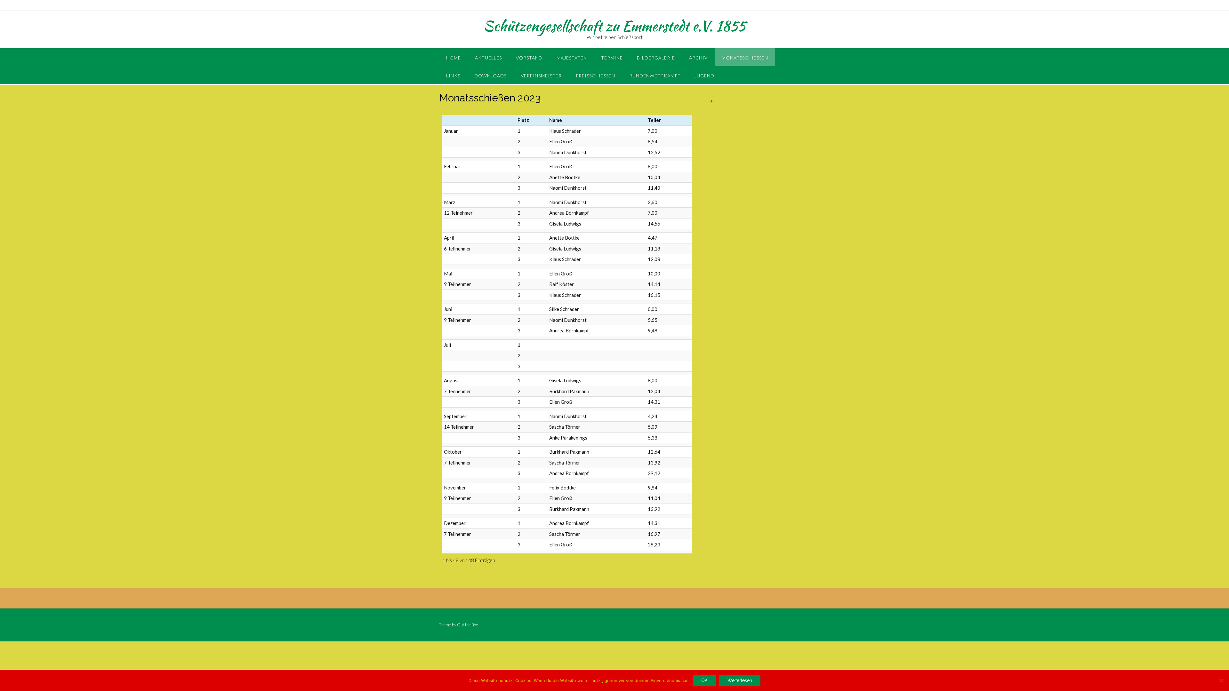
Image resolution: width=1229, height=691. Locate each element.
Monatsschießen (745, 57)
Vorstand (529, 57)
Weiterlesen (739, 680)
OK (704, 680)
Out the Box (467, 624)
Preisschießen (595, 75)
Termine (612, 57)
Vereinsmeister (541, 75)
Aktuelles (488, 57)
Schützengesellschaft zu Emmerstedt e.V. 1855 (614, 26)
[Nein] (1221, 680)
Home (453, 57)
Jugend (704, 75)
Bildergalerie (656, 57)
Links (453, 75)
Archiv (698, 57)
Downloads (490, 75)
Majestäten (572, 57)
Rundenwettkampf (654, 75)
